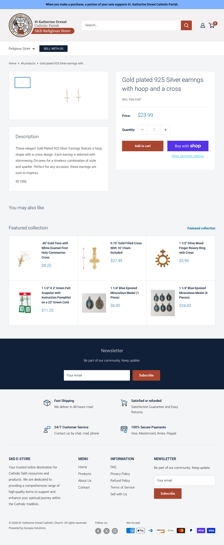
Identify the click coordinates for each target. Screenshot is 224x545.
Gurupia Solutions (35, 528)
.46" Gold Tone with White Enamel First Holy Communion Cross (55, 250)
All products (28, 63)
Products (84, 474)
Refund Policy (120, 481)
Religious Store (19, 49)
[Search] (186, 25)
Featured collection (201, 228)
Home (12, 63)
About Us (84, 481)
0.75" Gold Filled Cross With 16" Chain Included (126, 247)
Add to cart (143, 146)
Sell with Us (118, 494)
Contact (84, 487)
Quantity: (128, 130)
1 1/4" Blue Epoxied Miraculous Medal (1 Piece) (124, 292)
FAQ (113, 467)
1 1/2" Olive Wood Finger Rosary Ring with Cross (192, 247)
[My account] (203, 25)
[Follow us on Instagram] (115, 531)
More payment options (188, 156)
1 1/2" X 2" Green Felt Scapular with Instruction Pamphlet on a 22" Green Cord (56, 295)
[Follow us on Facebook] (98, 531)
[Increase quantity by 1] (165, 129)
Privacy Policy (120, 474)
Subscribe (146, 375)
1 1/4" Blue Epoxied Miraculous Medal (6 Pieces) (193, 292)
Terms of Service (122, 487)
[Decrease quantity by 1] (142, 129)
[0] (211, 25)
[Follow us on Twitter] (106, 531)
